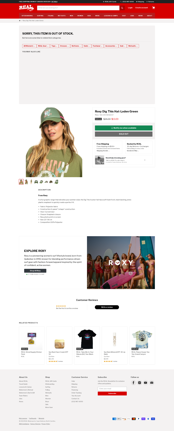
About (149, 15)
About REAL (23, 381)
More (97, 15)
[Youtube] (145, 383)
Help (73, 381)
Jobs (132, 15)
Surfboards (32, 418)
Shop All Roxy (35, 271)
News (140, 15)
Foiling (50, 15)
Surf (40, 15)
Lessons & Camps (111, 15)
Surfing (47, 387)
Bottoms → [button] (76, 46)
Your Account (76, 396)
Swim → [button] (87, 46)
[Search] (122, 8)
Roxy (97, 115)
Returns (74, 387)
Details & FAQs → (133, 151)
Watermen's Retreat (26, 390)
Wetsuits (61, 15)
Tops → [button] (54, 46)
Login (130, 8)
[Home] (19, 20)
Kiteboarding (49, 384)
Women (80, 15)
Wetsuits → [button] (133, 46)
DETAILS (54, 1)
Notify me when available (125, 128)
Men (71, 15)
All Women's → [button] (29, 46)
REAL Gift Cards (51, 381)
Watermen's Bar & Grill (27, 393)
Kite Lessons (23, 418)
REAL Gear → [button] (43, 46)
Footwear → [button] (97, 46)
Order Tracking (76, 393)
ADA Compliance (24, 424)
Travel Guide (23, 384)
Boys (47, 401)
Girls (46, 404)
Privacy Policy (45, 424)
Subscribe (112, 393)
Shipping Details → (103, 151)
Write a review (107, 307)
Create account (141, 8)
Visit (124, 15)
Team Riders (23, 396)
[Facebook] (133, 383)
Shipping (74, 384)
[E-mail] (152, 383)
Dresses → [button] (64, 46)
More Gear (49, 407)
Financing (74, 390)
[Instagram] (139, 383)
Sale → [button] (122, 46)
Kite (27, 15)
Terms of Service (35, 424)
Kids (89, 15)
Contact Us (75, 399)
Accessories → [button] (111, 46)
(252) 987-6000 (77, 401)
